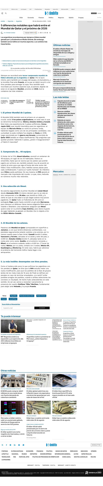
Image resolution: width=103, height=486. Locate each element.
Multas (93, 457)
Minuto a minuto (6, 415)
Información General (62, 454)
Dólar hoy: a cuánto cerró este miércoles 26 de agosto (38, 419)
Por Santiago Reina (31, 437)
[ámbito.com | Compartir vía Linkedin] (45, 32)
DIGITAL (33, 465)
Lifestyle (5, 454)
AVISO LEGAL (66, 457)
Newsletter (99, 17)
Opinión (71, 17)
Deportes (10, 21)
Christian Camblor (10, 32)
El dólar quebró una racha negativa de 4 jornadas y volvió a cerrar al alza (12, 434)
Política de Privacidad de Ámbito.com (45, 457)
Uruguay (81, 17)
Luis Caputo (23, 9)
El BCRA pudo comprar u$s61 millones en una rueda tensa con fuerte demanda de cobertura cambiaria (64, 72)
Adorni (72, 9)
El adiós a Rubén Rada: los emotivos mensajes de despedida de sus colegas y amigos (63, 52)
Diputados (47, 9)
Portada (5, 451)
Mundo (24, 454)
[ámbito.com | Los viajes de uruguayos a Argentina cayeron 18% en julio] (4, 102)
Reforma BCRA (64, 9)
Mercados (74, 451)
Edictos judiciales (80, 457)
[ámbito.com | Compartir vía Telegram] (47, 32)
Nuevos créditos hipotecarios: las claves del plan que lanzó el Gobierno (66, 114)
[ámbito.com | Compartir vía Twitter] (43, 32)
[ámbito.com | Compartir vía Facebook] (41, 32)
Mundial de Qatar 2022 (26, 296)
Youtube (19, 445)
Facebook (6, 445)
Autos (76, 454)
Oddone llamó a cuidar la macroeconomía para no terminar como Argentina (24, 61)
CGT (30, 9)
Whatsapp (23, 445)
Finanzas (41, 17)
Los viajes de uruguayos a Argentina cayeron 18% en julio (17, 102)
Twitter (2, 445)
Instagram (10, 445)
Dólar (21, 17)
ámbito (3, 21)
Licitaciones (6, 460)
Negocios (61, 17)
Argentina (19, 21)
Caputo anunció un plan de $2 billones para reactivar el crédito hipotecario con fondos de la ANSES (66, 105)
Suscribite (42, 307)
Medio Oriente (41, 296)
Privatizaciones (38, 9)
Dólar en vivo (14, 9)
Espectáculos (86, 454)
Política (51, 17)
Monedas (55, 174)
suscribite (94, 13)
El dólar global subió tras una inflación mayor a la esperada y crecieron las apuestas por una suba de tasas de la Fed (38, 394)
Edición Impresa (46, 454)
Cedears (73, 174)
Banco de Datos (61, 451)
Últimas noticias (17, 451)
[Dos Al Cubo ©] (93, 472)
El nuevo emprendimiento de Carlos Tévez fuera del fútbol (64, 89)
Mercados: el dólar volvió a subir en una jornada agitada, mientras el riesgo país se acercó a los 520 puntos (12, 421)
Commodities (66, 174)
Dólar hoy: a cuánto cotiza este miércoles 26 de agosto (63, 419)
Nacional (15, 454)
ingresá (99, 13)
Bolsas (61, 174)
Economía (31, 17)
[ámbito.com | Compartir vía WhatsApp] (38, 32)
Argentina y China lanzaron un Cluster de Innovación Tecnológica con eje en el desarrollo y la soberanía (69, 337)
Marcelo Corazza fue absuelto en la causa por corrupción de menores (62, 81)
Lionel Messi (12, 299)
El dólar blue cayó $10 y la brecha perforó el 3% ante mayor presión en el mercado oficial (63, 394)
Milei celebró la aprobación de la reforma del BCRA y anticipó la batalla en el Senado (63, 62)
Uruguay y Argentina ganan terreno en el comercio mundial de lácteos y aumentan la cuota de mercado (69, 325)
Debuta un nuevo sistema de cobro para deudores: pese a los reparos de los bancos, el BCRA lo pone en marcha (66, 125)
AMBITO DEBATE (67, 465)
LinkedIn (14, 445)
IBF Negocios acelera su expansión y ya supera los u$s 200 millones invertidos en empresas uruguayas (12, 340)
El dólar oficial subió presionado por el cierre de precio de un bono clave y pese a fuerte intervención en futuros (66, 137)
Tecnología (6, 457)
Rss (14, 457)
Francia (4, 299)
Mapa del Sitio (24, 457)
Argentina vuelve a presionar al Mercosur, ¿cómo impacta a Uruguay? (38, 339)
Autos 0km (55, 9)
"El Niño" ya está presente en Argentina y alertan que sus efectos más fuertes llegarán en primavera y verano (42, 103)
